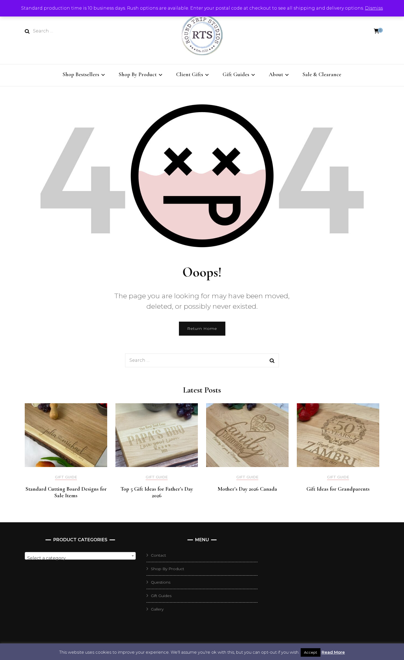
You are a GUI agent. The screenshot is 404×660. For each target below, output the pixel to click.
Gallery (157, 609)
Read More (333, 652)
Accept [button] (310, 652)
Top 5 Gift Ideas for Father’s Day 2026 (156, 492)
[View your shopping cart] (376, 31)
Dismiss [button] (374, 8)
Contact (158, 555)
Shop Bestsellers (81, 74)
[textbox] (80, 558)
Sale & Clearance (322, 74)
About (276, 74)
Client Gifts (189, 74)
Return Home (202, 328)
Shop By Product (138, 74)
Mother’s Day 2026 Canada (247, 489)
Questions (160, 582)
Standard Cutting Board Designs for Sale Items (66, 492)
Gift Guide (66, 477)
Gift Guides (236, 74)
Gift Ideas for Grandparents (338, 489)
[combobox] (80, 556)
